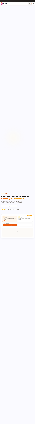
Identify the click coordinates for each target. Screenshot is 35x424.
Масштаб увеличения (6, 223)
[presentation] (17, 232)
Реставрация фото (13, 205)
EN (31, 3)
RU (29, 3)
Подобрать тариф (5, 205)
